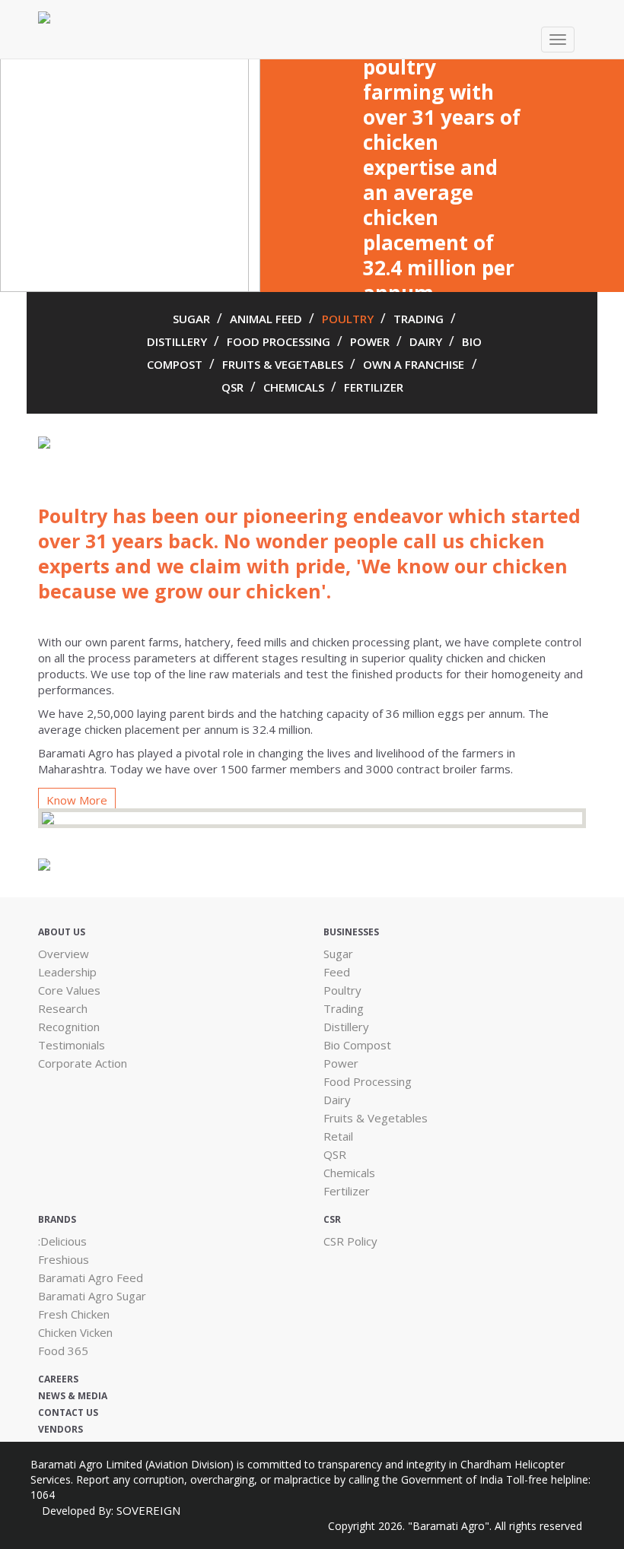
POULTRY (349, 318)
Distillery (346, 1026)
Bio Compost (357, 1044)
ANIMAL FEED (267, 318)
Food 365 (63, 1350)
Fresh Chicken (74, 1314)
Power (340, 1063)
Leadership (67, 971)
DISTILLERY (178, 341)
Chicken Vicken (75, 1332)
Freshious (63, 1259)
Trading (343, 1008)
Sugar (338, 953)
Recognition (69, 1026)
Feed (336, 971)
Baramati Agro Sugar (92, 1295)
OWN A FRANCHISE (413, 364)
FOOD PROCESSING (280, 341)
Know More (76, 800)
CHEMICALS (295, 387)
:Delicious (62, 1241)
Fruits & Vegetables (375, 1117)
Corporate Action (82, 1063)
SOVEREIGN (148, 1510)
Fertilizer (346, 1190)
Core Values (69, 990)
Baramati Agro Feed (90, 1277)
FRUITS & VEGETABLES (284, 364)
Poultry (342, 990)
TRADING (420, 318)
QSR (234, 387)
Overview (63, 953)
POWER (371, 341)
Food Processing (367, 1081)
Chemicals (349, 1172)
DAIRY (427, 341)
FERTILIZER (373, 387)
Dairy (337, 1099)
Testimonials (71, 1044)
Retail (338, 1136)
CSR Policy (350, 1241)
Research (63, 1008)
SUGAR (193, 318)
